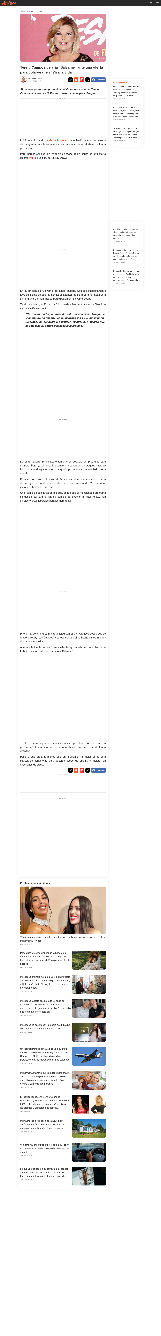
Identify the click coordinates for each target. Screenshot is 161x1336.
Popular (39, 11)
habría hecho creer (56, 140)
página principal (26, 11)
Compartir (101, 79)
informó (33, 158)
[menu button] (157, 3)
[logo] (9, 3)
